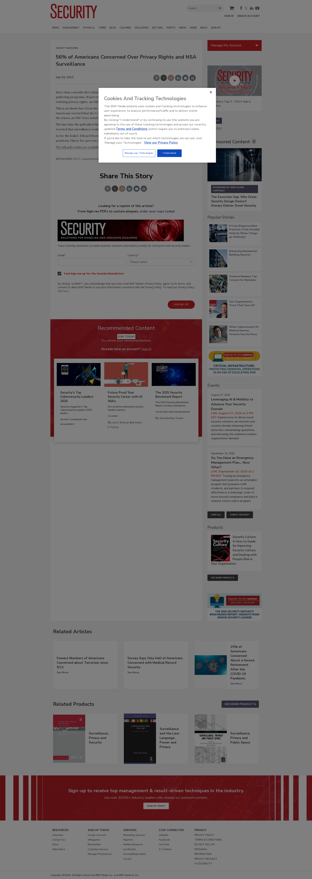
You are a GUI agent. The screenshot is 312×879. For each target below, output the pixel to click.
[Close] (211, 92)
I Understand (169, 153)
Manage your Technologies (139, 153)
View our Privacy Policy (161, 143)
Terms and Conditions (132, 129)
